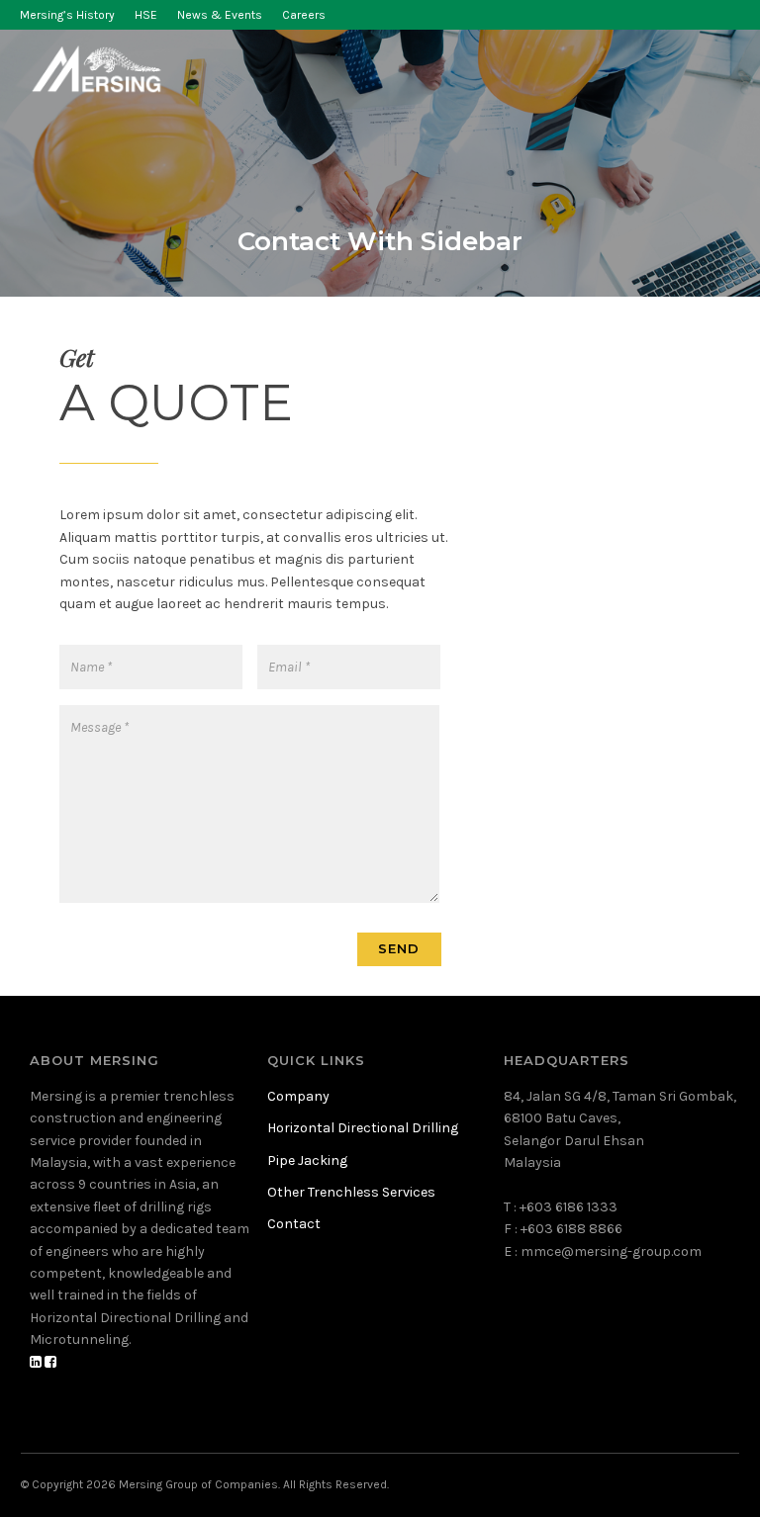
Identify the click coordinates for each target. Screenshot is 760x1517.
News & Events (219, 15)
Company (298, 1096)
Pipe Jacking (307, 1160)
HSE (146, 15)
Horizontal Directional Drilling (362, 1127)
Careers (304, 15)
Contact (294, 1223)
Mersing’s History (67, 15)
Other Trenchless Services (351, 1192)
